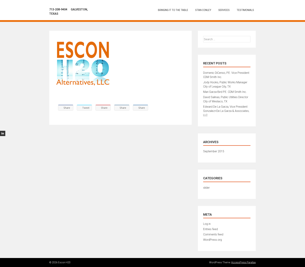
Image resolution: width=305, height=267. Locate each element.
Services (224, 10)
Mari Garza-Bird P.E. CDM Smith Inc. (225, 92)
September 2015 (213, 151)
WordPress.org (212, 239)
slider (206, 187)
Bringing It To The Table (173, 10)
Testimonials (245, 10)
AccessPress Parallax (243, 262)
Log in (207, 224)
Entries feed (210, 229)
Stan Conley (203, 10)
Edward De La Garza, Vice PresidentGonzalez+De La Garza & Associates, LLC (226, 111)
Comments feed (213, 234)
